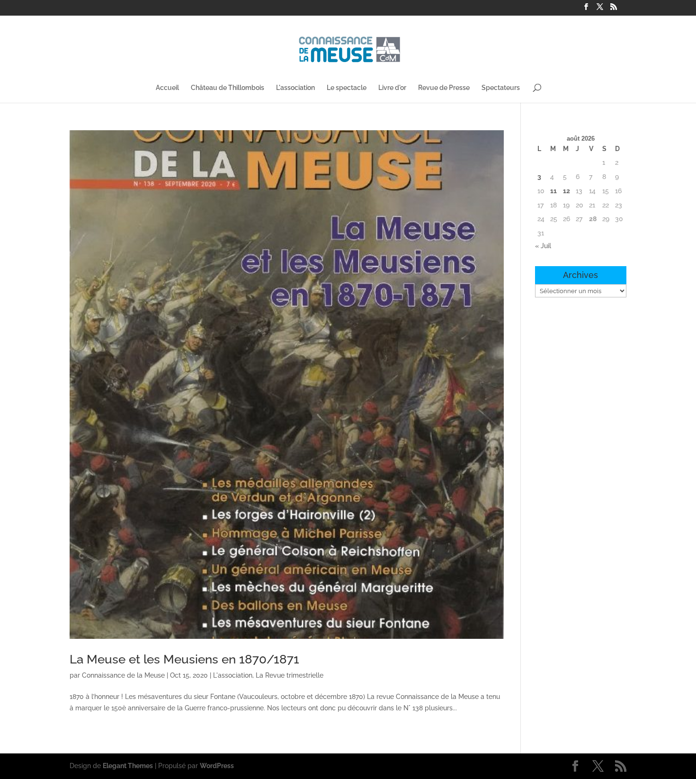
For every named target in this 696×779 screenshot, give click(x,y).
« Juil (543, 246)
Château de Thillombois (227, 87)
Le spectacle (346, 87)
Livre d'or (392, 87)
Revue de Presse (444, 87)
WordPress (217, 766)
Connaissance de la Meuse (123, 675)
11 (553, 191)
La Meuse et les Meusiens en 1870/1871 (184, 659)
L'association (295, 87)
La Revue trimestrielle (289, 675)
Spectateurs (501, 87)
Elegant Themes (128, 766)
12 (566, 191)
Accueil (167, 87)
